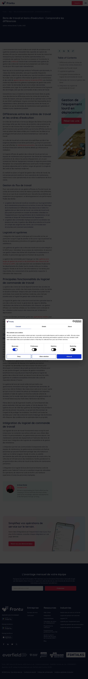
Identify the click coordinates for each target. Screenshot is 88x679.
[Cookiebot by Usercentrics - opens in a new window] (73, 321)
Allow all (69, 356)
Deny (18, 356)
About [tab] (70, 326)
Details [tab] (44, 326)
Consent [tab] (18, 326)
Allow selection (44, 356)
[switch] (34, 349)
